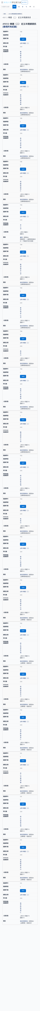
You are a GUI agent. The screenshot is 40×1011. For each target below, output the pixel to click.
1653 (23, 890)
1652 (23, 847)
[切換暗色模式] (34, 7)
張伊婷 (20, 145)
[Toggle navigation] (2, 2)
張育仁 (20, 189)
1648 (23, 169)
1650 (23, 674)
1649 (23, 544)
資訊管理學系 (24, 69)
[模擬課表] (19, 7)
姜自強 (20, 96)
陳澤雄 (20, 53)
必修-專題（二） (25, 43)
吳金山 (20, 140)
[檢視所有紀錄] (10, 26)
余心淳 (20, 59)
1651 (23, 717)
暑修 (21, 237)
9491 (23, 212)
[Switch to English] (26, 7)
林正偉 (20, 477)
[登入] (23, 7)
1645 (23, 39)
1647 (23, 125)
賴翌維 (20, 102)
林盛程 (20, 183)
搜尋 (14, 6)
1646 (23, 82)
